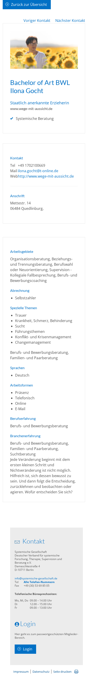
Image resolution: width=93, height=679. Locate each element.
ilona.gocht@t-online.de (38, 170)
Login (27, 649)
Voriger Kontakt (36, 20)
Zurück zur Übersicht (29, 4)
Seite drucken (62, 672)
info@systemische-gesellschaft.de (36, 578)
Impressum (21, 672)
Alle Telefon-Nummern (39, 582)
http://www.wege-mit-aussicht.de (46, 176)
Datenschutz (41, 672)
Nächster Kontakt (70, 20)
